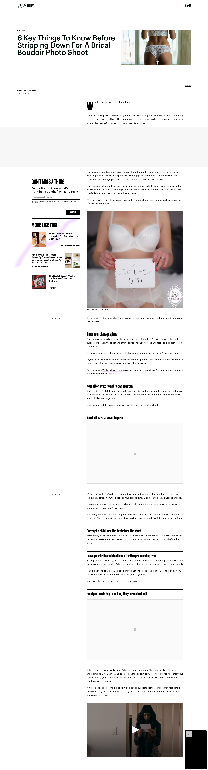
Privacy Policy (36, 202)
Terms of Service (69, 201)
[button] (135, 730)
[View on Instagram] (135, 453)
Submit (73, 212)
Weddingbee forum (112, 369)
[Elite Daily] (25, 5)
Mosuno (188, 86)
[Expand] (188, 732)
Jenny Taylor (123, 179)
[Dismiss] (204, 732)
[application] (135, 730)
